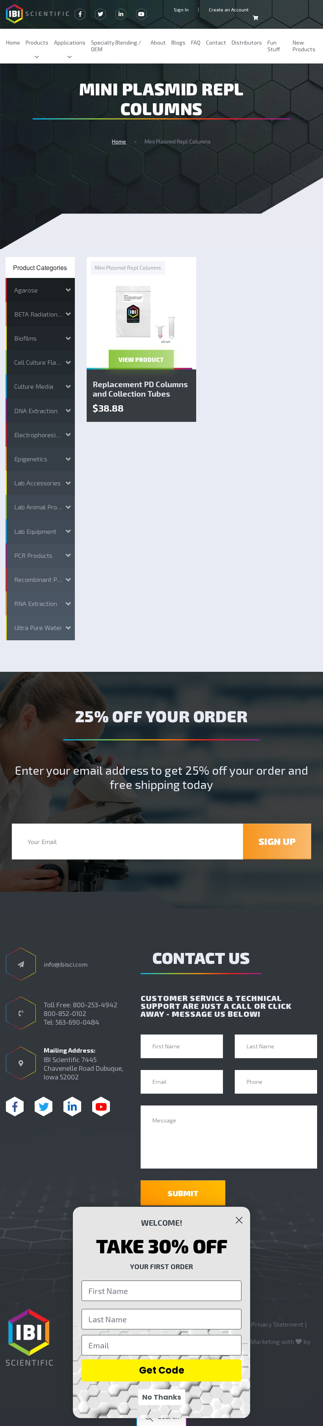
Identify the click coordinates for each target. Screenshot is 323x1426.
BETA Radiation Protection (44, 314)
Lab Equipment (35, 531)
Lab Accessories (37, 483)
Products (37, 42)
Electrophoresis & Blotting (44, 434)
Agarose (26, 290)
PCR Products (33, 555)
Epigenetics (30, 458)
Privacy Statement (277, 1324)
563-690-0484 (77, 1022)
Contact (216, 42)
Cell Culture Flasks (39, 362)
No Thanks (161, 1397)
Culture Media (33, 386)
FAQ (195, 42)
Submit (183, 1193)
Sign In (181, 9)
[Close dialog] (239, 1220)
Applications (69, 42)
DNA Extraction (36, 410)
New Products (304, 45)
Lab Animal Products (43, 507)
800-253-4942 (95, 1004)
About (158, 42)
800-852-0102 (65, 1013)
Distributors (247, 42)
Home (13, 42)
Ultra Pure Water (38, 627)
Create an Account (229, 9)
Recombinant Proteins (44, 579)
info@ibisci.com (65, 964)
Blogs (178, 42)
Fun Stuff (273, 45)
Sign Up (277, 841)
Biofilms (25, 338)
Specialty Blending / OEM (116, 45)
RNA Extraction (35, 603)
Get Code (161, 1370)
